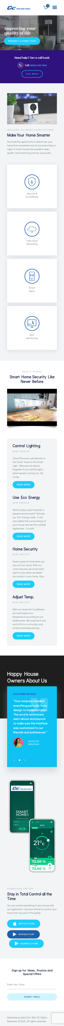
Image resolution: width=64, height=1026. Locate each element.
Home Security (25, 548)
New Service (21, 451)
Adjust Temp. (23, 596)
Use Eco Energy (26, 497)
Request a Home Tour (22, 41)
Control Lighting (26, 445)
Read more (23, 484)
